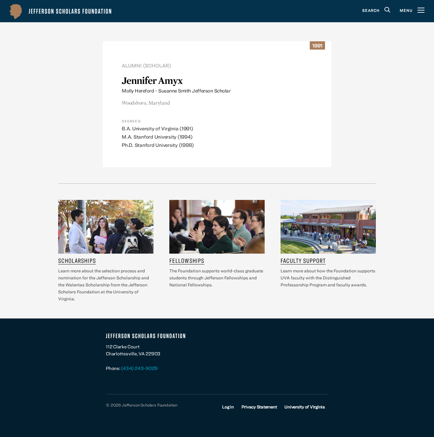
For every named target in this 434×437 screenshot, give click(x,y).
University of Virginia (304, 406)
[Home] (60, 11)
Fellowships (186, 260)
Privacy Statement (259, 406)
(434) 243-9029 (139, 368)
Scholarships (77, 260)
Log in (228, 406)
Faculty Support (303, 260)
